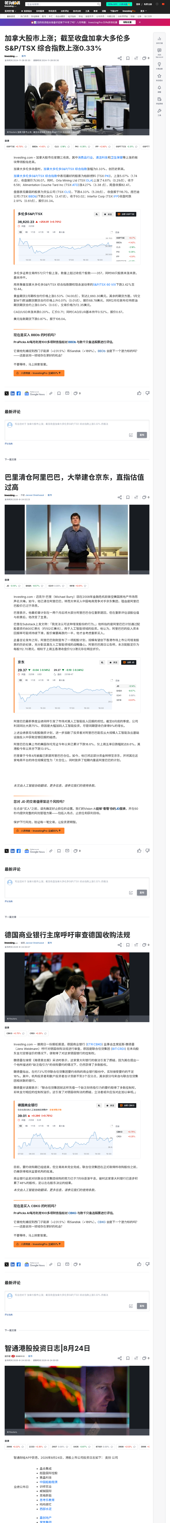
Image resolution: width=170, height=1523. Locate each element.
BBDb (32, 196)
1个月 (33, 232)
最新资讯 (11, 16)
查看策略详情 (55, 1109)
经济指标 (72, 16)
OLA (89, 180)
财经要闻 (35, 16)
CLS (67, 192)
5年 (54, 232)
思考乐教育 (47, 1500)
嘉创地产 (46, 1518)
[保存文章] (128, 58)
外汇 (51, 16)
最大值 (61, 232)
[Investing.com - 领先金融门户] (12, 4)
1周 (26, 232)
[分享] (120, 58)
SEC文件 (148, 16)
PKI (107, 176)
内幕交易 (111, 16)
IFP (116, 196)
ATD (75, 185)
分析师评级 (123, 16)
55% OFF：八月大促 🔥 (119, 4)
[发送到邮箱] (67, 393)
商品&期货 (60, 16)
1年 (48, 232)
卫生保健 (117, 157)
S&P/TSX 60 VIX (104, 284)
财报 (133, 16)
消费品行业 (85, 157)
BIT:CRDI (118, 1049)
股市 (44, 16)
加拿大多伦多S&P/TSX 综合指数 (65, 169)
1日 (20, 232)
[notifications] (157, 4)
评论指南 (9, 443)
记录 (139, 16)
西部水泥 (46, 1509)
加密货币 (89, 16)
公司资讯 (100, 16)
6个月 (41, 232)
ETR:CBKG (94, 1044)
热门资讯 (24, 16)
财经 (81, 16)
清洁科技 (102, 157)
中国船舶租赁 (49, 1482)
